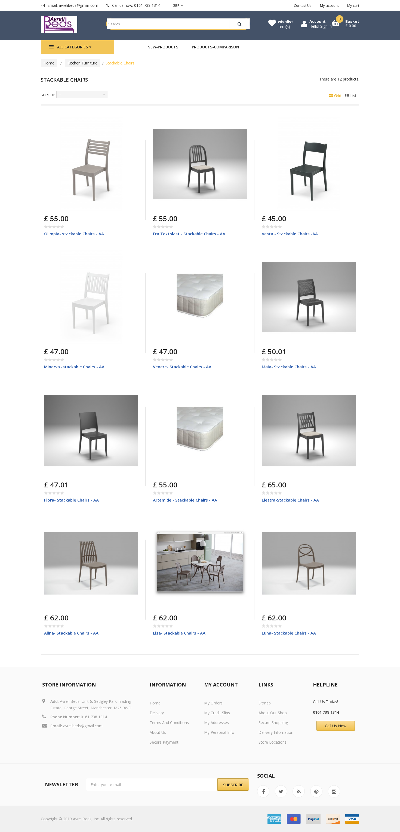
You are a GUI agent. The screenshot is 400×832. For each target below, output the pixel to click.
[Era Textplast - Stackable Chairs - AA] (200, 164)
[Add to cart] (49, 206)
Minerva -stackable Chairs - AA (74, 366)
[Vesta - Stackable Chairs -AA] (309, 164)
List (352, 95)
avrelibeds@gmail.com (83, 725)
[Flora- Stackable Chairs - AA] (91, 430)
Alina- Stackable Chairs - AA (71, 633)
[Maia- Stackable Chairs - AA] (309, 297)
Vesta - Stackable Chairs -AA (290, 233)
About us (158, 732)
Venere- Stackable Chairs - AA (182, 366)
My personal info (219, 732)
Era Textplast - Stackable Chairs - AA (189, 233)
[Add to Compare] (62, 206)
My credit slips (217, 712)
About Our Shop (273, 712)
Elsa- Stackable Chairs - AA (179, 633)
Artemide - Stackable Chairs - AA (185, 500)
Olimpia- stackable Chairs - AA (74, 233)
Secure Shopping (273, 722)
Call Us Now (335, 725)
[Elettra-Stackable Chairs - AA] (309, 430)
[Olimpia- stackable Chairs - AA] (91, 164)
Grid (337, 95)
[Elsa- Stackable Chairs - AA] (200, 563)
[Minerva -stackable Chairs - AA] (91, 297)
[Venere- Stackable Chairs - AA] (200, 297)
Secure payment (164, 742)
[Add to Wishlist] (75, 206)
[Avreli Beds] (59, 24)
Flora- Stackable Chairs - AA (71, 500)
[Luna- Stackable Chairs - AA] (309, 563)
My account (329, 5)
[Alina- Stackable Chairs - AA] (91, 563)
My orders (213, 703)
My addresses (216, 722)
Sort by (48, 94)
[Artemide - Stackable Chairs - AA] (200, 430)
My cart (353, 5)
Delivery (157, 712)
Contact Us (303, 5)
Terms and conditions (169, 722)
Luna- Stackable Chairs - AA (289, 633)
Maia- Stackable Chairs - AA (289, 366)
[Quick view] (130, 125)
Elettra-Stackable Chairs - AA (290, 500)
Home (49, 63)
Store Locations (273, 742)
